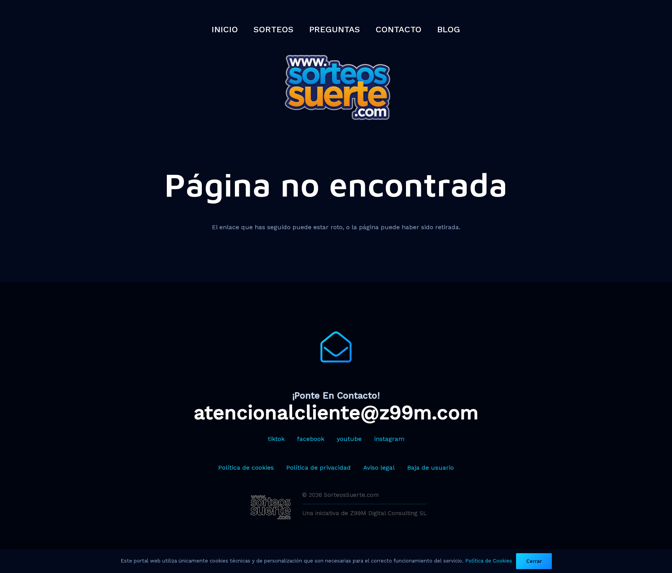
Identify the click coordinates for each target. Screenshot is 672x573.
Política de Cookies (488, 561)
